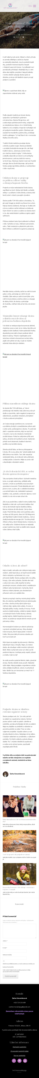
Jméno (5, 940)
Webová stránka (7, 954)
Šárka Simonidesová (26, 34)
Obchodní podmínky (19, 1047)
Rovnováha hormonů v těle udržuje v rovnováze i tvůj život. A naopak (18, 888)
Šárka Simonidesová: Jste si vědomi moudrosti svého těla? (19, 820)
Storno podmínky (19, 1055)
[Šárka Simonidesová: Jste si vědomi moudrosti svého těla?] (19, 806)
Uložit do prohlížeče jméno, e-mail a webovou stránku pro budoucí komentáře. (19, 965)
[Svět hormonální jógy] (10, 6)
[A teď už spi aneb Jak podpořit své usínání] (19, 841)
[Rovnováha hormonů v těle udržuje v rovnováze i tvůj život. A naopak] (19, 874)
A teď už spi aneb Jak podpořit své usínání (16, 854)
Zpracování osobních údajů (19, 1051)
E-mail (5, 947)
